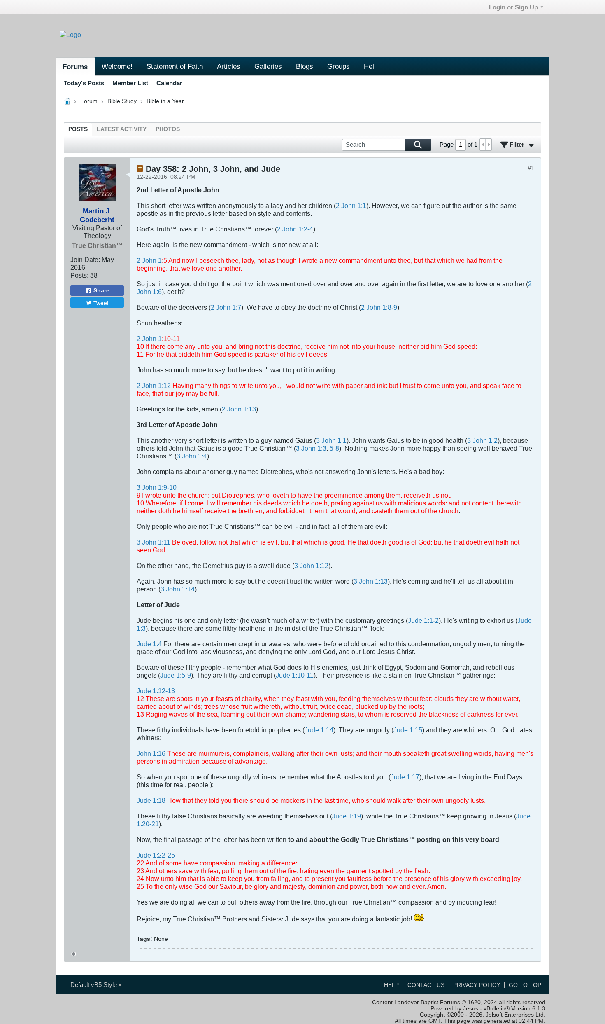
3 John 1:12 (311, 565)
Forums (75, 67)
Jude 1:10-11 (295, 675)
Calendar (169, 83)
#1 (531, 167)
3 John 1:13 (371, 581)
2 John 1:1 (351, 205)
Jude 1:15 (407, 730)
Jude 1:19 (346, 816)
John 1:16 (151, 753)
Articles (228, 66)
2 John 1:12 (154, 385)
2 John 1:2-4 (295, 229)
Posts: (79, 275)
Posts (78, 129)
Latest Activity (122, 129)
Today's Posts (84, 83)
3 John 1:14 (178, 589)
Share (101, 291)
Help (391, 985)
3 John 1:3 (311, 448)
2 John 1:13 (239, 409)
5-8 (334, 448)
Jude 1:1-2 (423, 620)
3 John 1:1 (331, 440)
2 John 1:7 (226, 307)
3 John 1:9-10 (157, 487)
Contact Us (425, 985)
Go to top (525, 985)
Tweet (101, 303)
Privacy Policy (476, 985)
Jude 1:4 (149, 644)
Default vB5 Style (94, 984)
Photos (168, 129)
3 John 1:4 (192, 456)
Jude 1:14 (319, 730)
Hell (370, 66)
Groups (338, 66)
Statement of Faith (175, 66)
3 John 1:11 (153, 542)
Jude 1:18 (151, 800)
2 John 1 (149, 260)
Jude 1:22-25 (156, 855)
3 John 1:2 (482, 440)
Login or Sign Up (513, 7)
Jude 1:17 (405, 777)
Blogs (304, 66)
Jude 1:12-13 (156, 690)
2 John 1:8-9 (379, 307)
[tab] (78, 129)
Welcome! (117, 66)
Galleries (268, 66)
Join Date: (85, 259)
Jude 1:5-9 (175, 675)
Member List (130, 83)
